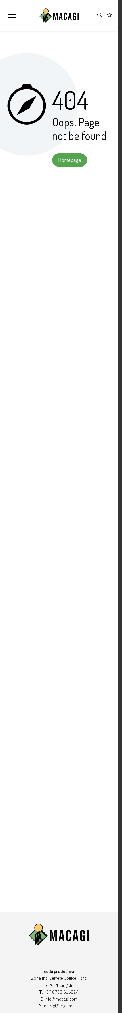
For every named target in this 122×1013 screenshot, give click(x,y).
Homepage (69, 160)
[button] (100, 15)
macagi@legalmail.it (61, 1005)
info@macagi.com (61, 999)
